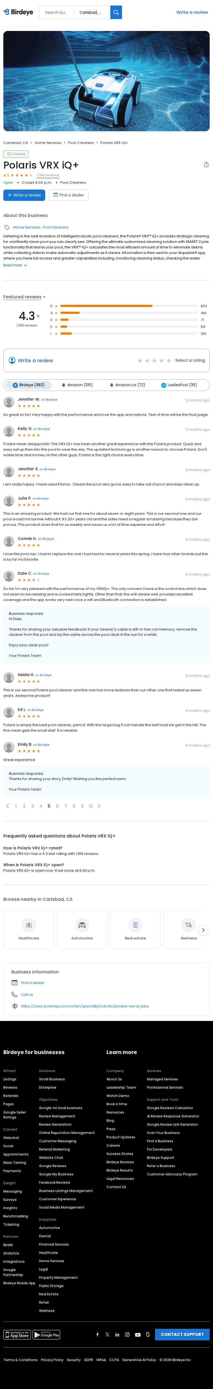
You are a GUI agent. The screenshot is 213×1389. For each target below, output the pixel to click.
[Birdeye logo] (19, 12)
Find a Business (160, 1141)
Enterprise (47, 1087)
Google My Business (56, 1174)
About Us (114, 1079)
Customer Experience (57, 1199)
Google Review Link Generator (172, 1124)
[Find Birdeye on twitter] (107, 1334)
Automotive (49, 1227)
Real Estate (49, 1294)
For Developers (159, 1149)
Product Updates (120, 1137)
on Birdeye (49, 399)
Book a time (116, 1104)
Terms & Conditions (20, 1360)
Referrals (10, 1095)
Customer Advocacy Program (172, 1174)
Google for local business (60, 1108)
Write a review (192, 12)
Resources (115, 1112)
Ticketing (11, 1224)
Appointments (16, 1154)
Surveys (10, 1199)
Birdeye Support (160, 1157)
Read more (12, 265)
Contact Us (116, 1187)
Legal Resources (120, 1178)
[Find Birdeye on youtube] (138, 1334)
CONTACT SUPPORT (182, 1334)
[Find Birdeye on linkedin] (117, 1334)
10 (91, 806)
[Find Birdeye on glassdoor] (147, 1334)
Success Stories (119, 1153)
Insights (10, 1208)
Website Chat (51, 1157)
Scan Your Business (163, 1132)
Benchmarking (15, 1216)
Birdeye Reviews (120, 1162)
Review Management (57, 1116)
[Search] (116, 12)
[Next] (203, 930)
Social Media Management (62, 1207)
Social (8, 1146)
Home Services (48, 142)
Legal (43, 1269)
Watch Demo (117, 1095)
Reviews (10, 1087)
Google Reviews (52, 1166)
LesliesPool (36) (182, 385)
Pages (8, 1104)
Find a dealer (71, 195)
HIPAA (101, 1360)
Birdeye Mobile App (19, 1283)
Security (74, 1360)
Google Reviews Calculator (170, 1108)
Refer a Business (161, 1166)
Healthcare (48, 1252)
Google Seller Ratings (14, 1115)
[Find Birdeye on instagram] (127, 1334)
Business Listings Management (66, 1190)
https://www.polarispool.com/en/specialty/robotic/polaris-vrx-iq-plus (85, 1006)
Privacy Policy (52, 1360)
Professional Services (165, 1087)
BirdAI (8, 1245)
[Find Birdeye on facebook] (97, 1334)
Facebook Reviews (54, 1182)
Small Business (52, 1079)
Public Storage (51, 1285)
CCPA (114, 1360)
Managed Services (162, 1079)
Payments (12, 1171)
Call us (27, 994)
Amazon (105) (80, 385)
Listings (9, 1079)
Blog (110, 1120)
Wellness (47, 1310)
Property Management (58, 1277)
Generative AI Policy (139, 1360)
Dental (45, 1236)
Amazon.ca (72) (130, 385)
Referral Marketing (54, 1149)
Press (111, 1129)
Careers (113, 1145)
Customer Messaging (57, 1141)
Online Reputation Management (67, 1132)
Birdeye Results (119, 1170)
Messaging (12, 1191)
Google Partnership (13, 1272)
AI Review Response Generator (173, 1116)
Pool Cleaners (81, 142)
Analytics (11, 1253)
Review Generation (55, 1124)
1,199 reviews (48, 175)
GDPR (88, 1360)
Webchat (11, 1137)
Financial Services (54, 1244)
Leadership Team (121, 1087)
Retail (44, 1302)
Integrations (14, 1261)
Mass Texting (14, 1162)
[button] (7, 806)
